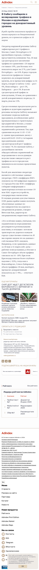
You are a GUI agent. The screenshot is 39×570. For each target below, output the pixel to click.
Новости (11, 7)
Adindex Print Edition (10, 517)
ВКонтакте (10, 547)
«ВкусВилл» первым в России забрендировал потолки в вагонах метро (28, 306)
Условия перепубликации (10, 439)
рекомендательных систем (17, 563)
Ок (23, 566)
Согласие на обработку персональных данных (16, 463)
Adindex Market (8, 521)
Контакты (10, 534)
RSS (7, 538)
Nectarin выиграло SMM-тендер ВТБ (15, 318)
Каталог (5, 501)
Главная (4, 7)
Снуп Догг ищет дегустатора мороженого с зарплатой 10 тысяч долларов (17, 287)
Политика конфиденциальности (12, 456)
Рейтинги (6, 513)
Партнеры (6, 497)
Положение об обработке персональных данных (17, 461)
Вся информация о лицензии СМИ (12, 454)
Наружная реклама (21, 7)
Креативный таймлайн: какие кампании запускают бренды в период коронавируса (19, 321)
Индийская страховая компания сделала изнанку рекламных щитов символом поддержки (9, 307)
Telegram (9, 543)
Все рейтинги (32, 386)
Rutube (9, 555)
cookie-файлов (23, 560)
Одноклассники (12, 551)
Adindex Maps (7, 525)
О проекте (6, 489)
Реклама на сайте (9, 493)
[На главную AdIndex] (19, 433)
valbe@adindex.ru (10, 355)
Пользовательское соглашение (11, 459)
